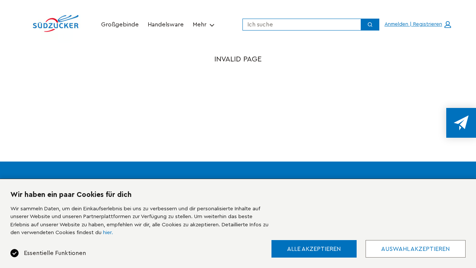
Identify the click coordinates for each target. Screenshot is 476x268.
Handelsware (166, 25)
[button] (417, 24)
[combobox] (299, 24)
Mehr (199, 25)
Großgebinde (120, 25)
